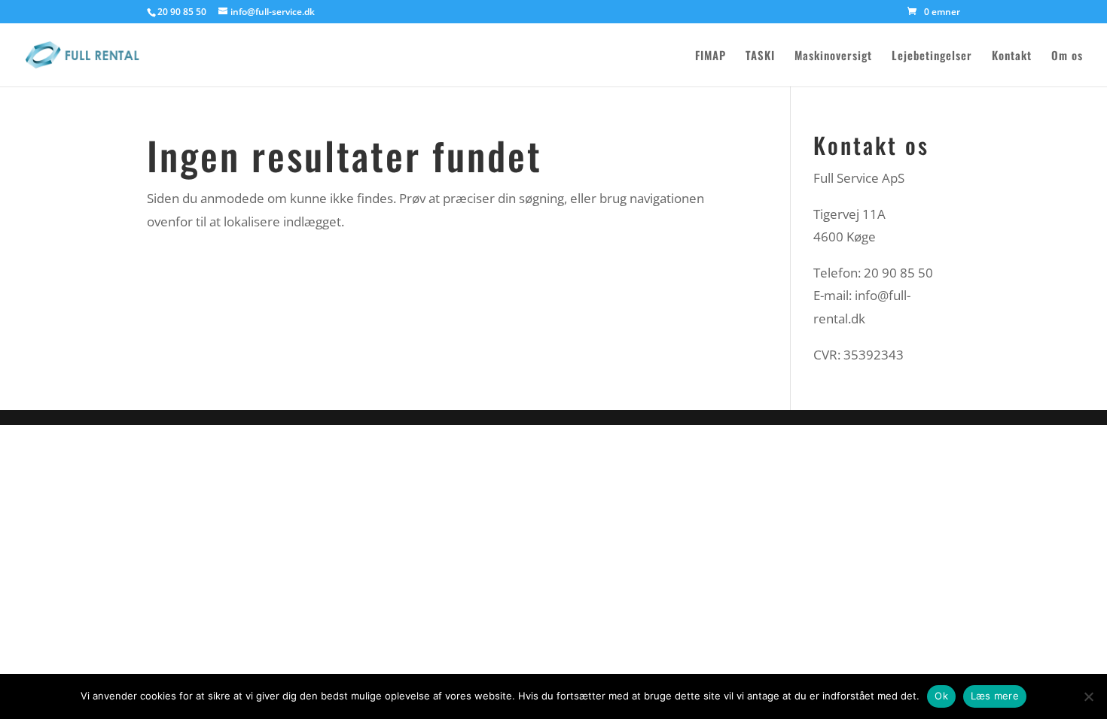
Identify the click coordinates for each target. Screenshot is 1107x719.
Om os (1067, 56)
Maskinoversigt (833, 56)
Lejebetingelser (932, 56)
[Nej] (1088, 696)
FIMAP (710, 56)
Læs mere (995, 696)
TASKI (760, 56)
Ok (941, 696)
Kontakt (1012, 56)
